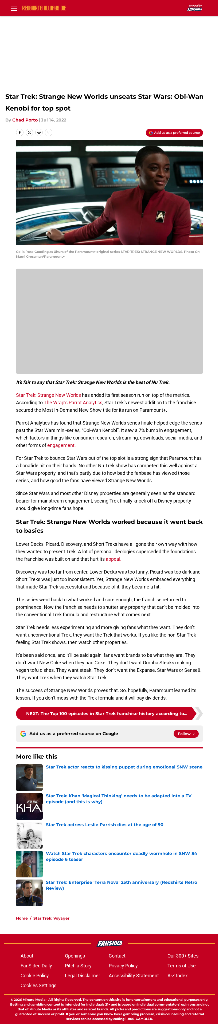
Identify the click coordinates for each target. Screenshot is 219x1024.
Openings (75, 956)
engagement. (61, 445)
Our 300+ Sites (182, 956)
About (27, 956)
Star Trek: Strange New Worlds (48, 395)
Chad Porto (25, 120)
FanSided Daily (36, 965)
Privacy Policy (123, 965)
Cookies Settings (38, 985)
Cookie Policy (35, 975)
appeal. (113, 559)
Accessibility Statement (134, 975)
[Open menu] (14, 8)
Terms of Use (181, 965)
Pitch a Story (78, 965)
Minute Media (34, 1000)
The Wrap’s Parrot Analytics (73, 402)
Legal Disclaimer (82, 975)
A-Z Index (177, 975)
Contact (117, 956)
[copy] (48, 132)
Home (22, 918)
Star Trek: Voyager (51, 918)
